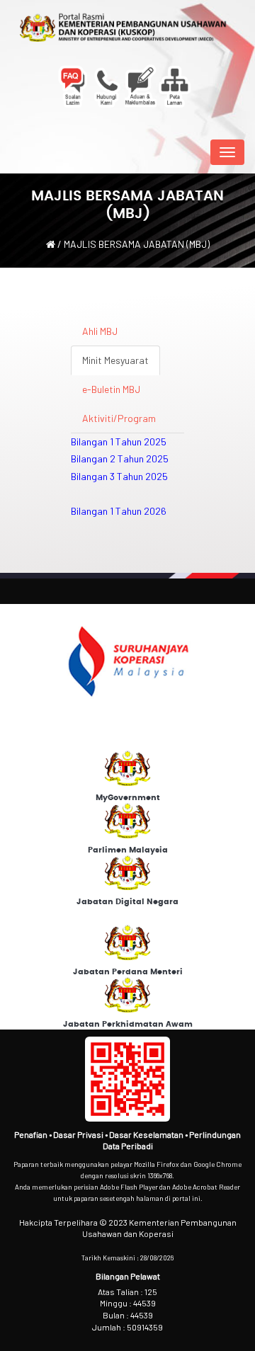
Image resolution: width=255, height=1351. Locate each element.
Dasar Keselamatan (147, 1134)
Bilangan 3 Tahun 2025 (119, 476)
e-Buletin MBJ (111, 389)
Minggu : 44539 (128, 1303)
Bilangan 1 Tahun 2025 (118, 441)
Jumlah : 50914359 (127, 1327)
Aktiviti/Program (119, 418)
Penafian (31, 1134)
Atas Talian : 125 (127, 1291)
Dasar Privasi (79, 1134)
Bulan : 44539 (128, 1315)
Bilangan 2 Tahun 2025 (120, 458)
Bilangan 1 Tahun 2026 (118, 511)
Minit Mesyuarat (115, 360)
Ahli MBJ (100, 331)
